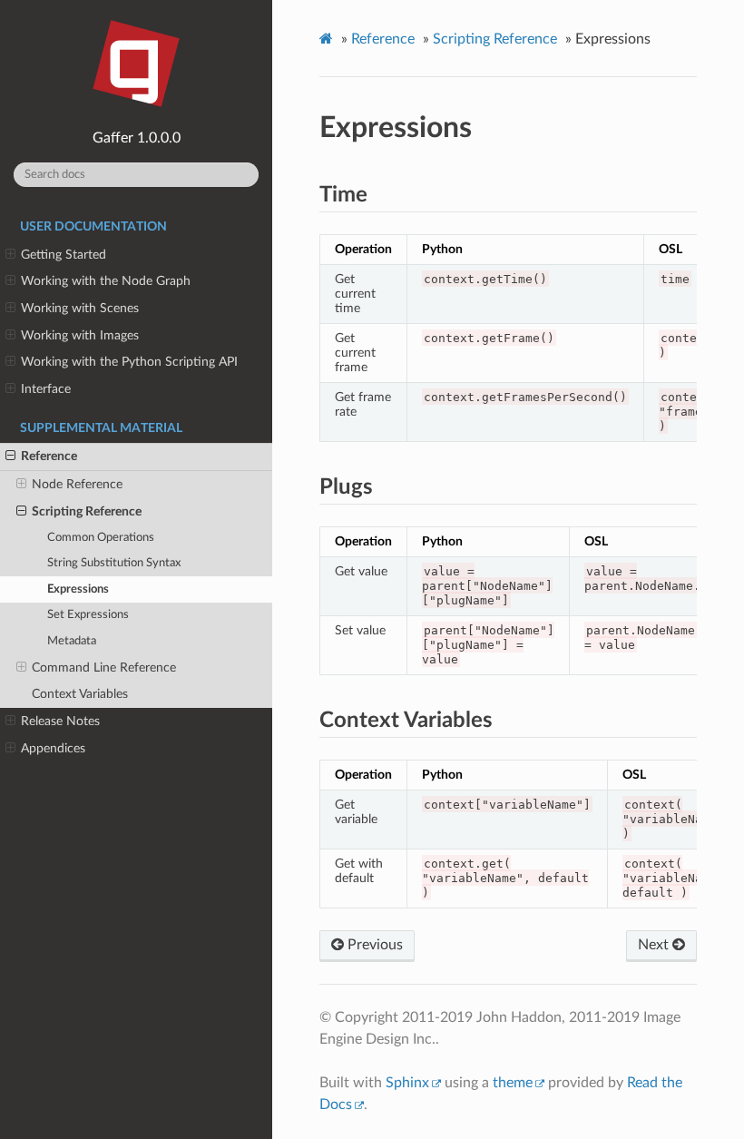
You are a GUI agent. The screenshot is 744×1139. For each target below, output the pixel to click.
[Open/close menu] (10, 255)
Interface (46, 389)
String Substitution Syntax (114, 563)
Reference (49, 456)
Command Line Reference (104, 667)
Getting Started (63, 254)
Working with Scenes (80, 308)
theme (513, 1082)
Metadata (71, 641)
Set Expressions (88, 615)
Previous (373, 945)
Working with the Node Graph (106, 281)
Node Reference (77, 484)
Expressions (78, 589)
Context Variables (80, 694)
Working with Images (80, 335)
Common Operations (100, 538)
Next (655, 945)
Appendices (53, 748)
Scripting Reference (87, 511)
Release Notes (60, 721)
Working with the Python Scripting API (129, 361)
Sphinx (407, 1082)
